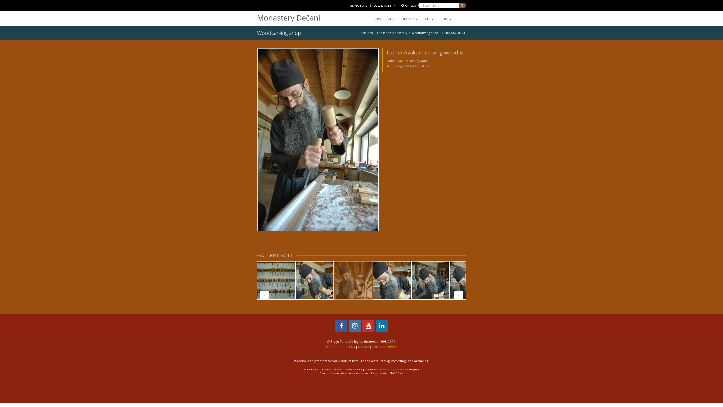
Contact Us (347, 346)
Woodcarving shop (425, 33)
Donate (363, 346)
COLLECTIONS (383, 5)
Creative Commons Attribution (393, 369)
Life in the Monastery (392, 33)
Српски (410, 5)
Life (427, 19)
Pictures (408, 19)
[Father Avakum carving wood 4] (318, 139)
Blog (444, 19)
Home (378, 19)
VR (389, 19)
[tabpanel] (276, 280)
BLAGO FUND (358, 5)
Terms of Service (384, 346)
